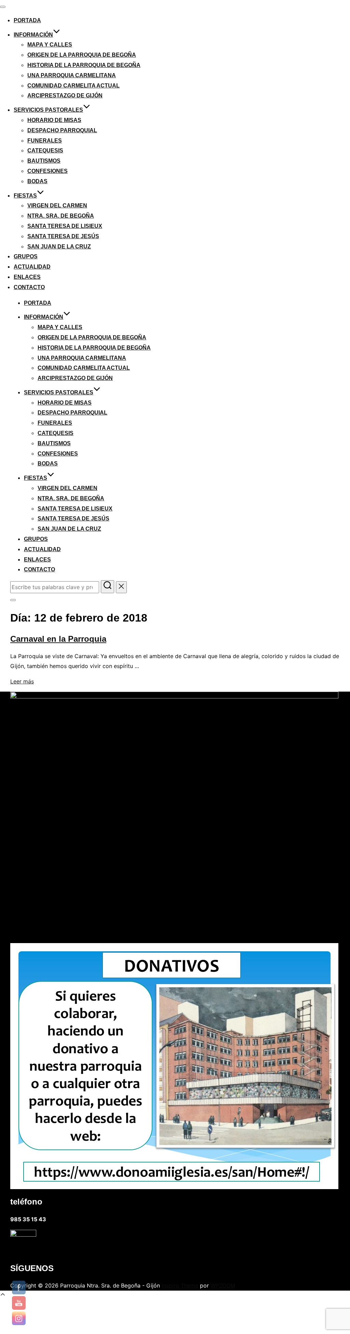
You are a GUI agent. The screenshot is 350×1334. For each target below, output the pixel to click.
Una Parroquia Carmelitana (71, 75)
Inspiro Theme (180, 1285)
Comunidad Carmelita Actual (73, 86)
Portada (27, 20)
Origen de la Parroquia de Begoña (81, 55)
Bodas (37, 181)
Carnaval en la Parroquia (58, 638)
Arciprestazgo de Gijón (65, 95)
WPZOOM (223, 1285)
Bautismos (43, 161)
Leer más (22, 681)
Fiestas (25, 196)
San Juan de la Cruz (59, 246)
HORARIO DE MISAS (54, 120)
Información (33, 35)
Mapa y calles (49, 44)
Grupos (26, 256)
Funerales (44, 141)
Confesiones (47, 171)
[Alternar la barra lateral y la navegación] (13, 600)
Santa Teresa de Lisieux (64, 226)
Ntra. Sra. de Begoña (60, 216)
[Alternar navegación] (2, 7)
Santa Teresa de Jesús (63, 236)
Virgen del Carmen (57, 205)
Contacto (29, 287)
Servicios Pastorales (48, 110)
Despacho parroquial (62, 130)
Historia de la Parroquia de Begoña (83, 65)
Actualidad (32, 267)
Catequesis (45, 150)
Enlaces (27, 277)
